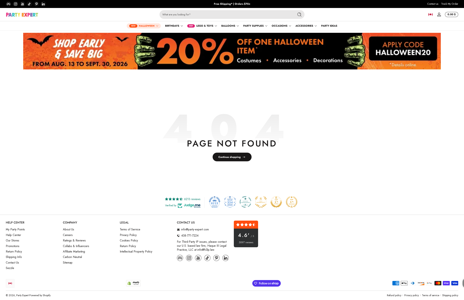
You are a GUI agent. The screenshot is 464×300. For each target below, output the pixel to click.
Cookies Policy (129, 241)
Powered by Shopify (40, 295)
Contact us (432, 4)
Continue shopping (229, 157)
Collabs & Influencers (76, 246)
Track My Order (449, 4)
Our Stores (12, 241)
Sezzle (10, 268)
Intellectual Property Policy (136, 252)
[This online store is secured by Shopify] (133, 283)
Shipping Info (14, 257)
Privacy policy (411, 295)
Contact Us (12, 263)
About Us (68, 229)
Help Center (13, 235)
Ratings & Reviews (74, 241)
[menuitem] (32, 229)
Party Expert (22, 295)
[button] (430, 14)
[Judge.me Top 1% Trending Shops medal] (291, 202)
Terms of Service (130, 229)
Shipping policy (450, 295)
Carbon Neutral (72, 257)
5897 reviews (246, 242)
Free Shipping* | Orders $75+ (232, 4)
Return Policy (14, 252)
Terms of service (430, 295)
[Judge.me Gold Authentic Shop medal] (261, 202)
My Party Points (15, 229)
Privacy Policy (128, 235)
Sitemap (67, 263)
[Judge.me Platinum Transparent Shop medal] (245, 202)
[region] (232, 4)
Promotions (12, 246)
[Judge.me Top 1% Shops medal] (276, 202)
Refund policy (394, 295)
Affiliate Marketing (74, 252)
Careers (68, 235)
